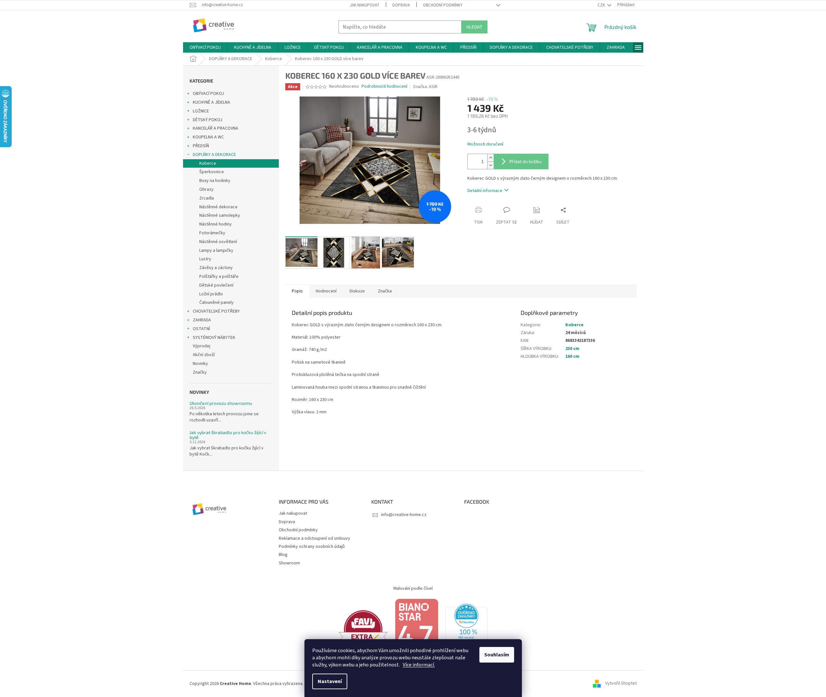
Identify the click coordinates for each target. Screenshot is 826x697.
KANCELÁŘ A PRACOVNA (215, 128)
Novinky (200, 363)
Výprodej (201, 346)
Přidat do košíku (525, 161)
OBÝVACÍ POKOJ (208, 93)
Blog (283, 554)
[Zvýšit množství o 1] (490, 157)
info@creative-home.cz (403, 514)
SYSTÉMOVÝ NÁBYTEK (214, 337)
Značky (200, 372)
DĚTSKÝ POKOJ (207, 120)
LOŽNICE (201, 111)
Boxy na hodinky (214, 180)
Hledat (474, 27)
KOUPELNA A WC (208, 137)
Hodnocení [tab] (326, 291)
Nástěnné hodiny (215, 224)
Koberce (207, 163)
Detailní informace (484, 190)
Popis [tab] (297, 291)
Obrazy (206, 189)
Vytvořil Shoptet (621, 683)
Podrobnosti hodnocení (384, 87)
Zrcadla (206, 198)
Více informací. (419, 664)
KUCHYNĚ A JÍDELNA (211, 102)
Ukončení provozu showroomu (221, 403)
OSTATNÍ (201, 329)
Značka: (425, 87)
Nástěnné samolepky (219, 215)
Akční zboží (204, 355)
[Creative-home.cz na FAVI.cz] (363, 629)
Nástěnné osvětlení (218, 242)
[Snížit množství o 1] (490, 165)
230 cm (572, 348)
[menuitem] (205, 47)
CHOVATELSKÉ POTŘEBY (216, 311)
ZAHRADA (202, 320)
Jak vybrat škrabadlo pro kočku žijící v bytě (228, 435)
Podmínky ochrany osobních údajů (312, 546)
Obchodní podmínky (442, 5)
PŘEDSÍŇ (201, 146)
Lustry (205, 259)
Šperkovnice (211, 172)
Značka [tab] (385, 291)
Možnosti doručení (485, 144)
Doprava (401, 5)
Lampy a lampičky (216, 250)
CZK (602, 5)
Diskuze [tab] (357, 291)
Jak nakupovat (364, 5)
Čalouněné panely (216, 302)
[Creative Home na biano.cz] (416, 629)
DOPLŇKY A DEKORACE (214, 154)
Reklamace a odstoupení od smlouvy (314, 538)
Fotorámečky (212, 233)
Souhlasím (496, 654)
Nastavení (330, 681)
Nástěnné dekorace (218, 207)
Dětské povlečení (216, 285)
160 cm (572, 356)
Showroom (289, 563)
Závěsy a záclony (216, 268)
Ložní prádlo (211, 294)
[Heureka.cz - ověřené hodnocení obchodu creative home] (466, 629)
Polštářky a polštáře (219, 276)
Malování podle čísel (413, 588)
